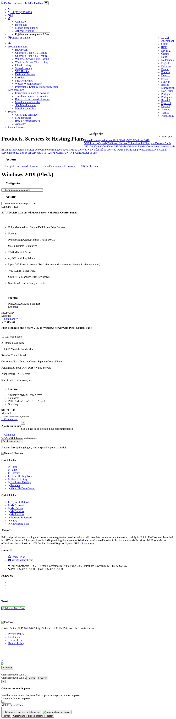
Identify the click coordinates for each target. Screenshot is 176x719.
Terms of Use (15, 640)
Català (164, 43)
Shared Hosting (23, 68)
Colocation (134, 143)
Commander (10, 318)
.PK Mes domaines (25, 105)
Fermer (31, 678)
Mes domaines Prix (25, 108)
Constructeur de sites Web (160, 146)
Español (165, 106)
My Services (17, 511)
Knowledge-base (19, 523)
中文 (164, 47)
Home (13, 466)
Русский (166, 103)
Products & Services (21, 517)
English (165, 63)
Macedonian (168, 87)
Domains (15, 472)
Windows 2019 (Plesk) (114, 140)
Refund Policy (16, 643)
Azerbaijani (167, 40)
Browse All (21, 49)
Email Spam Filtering (13, 149)
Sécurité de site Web (105, 149)
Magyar (165, 81)
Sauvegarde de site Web (74, 149)
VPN (91, 149)
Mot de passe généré (12, 705)
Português (166, 94)
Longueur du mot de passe (15, 698)
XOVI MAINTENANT (61, 152)
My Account (17, 505)
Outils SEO (123, 149)
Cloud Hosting (23, 65)
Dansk (164, 56)
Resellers (20, 77)
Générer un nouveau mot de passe (22, 712)
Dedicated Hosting (20, 482)
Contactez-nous (16, 127)
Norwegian (167, 90)
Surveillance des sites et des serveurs (21, 152)
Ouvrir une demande (26, 114)
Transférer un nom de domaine (31, 96)
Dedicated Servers (25, 74)
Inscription (21, 24)
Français (165, 72)
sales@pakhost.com (22, 560)
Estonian (166, 66)
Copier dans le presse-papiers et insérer (33, 716)
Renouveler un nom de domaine (32, 99)
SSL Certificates (24, 80)
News (13, 520)
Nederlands (167, 59)
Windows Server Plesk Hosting (32, 58)
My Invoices (17, 514)
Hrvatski (165, 50)
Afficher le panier (24, 30)
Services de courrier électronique (43, 149)
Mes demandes (23, 117)
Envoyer (42, 678)
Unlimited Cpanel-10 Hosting (31, 52)
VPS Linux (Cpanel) (95, 143)
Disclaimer (14, 637)
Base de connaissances (27, 120)
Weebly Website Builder (28, 83)
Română (165, 100)
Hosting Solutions (18, 46)
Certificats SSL (110, 146)
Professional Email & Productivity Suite (36, 86)
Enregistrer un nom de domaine (32, 93)
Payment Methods (20, 502)
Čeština (165, 53)
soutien (12, 111)
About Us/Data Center (22, 488)
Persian (165, 69)
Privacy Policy (16, 633)
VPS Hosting (22, 71)
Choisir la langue (20, 37)
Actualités (20, 123)
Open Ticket (18, 556)
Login (13, 469)
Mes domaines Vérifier (27, 102)
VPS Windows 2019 (138, 140)
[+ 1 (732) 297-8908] (9, 9)
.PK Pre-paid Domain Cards (155, 143)
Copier (66, 712)
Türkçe (165, 112)
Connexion (21, 21)
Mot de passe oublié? (26, 27)
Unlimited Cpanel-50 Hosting (31, 55)
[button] (2, 660)
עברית (164, 78)
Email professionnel (141, 149)
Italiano (165, 84)
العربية (165, 37)
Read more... (89, 543)
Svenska (165, 109)
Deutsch (165, 75)
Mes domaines (16, 89)
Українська (167, 115)
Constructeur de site (86, 152)
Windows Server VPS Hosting (31, 62)
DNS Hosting (159, 149)
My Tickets (16, 508)
